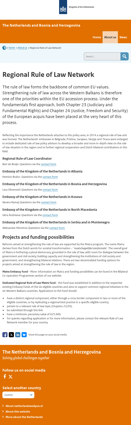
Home (12, 47)
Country (8, 394)
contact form (48, 164)
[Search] (124, 56)
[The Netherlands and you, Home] (5, 47)
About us (22, 47)
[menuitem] (97, 37)
